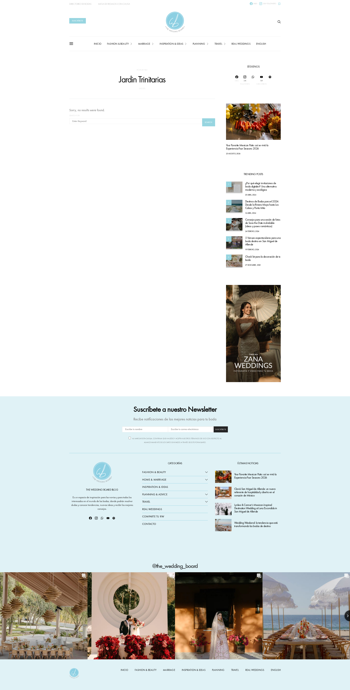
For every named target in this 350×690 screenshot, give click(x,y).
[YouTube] (107, 518)
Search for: (74, 115)
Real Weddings (241, 43)
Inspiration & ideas (171, 43)
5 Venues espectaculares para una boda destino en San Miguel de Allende (263, 241)
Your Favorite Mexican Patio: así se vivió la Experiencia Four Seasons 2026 (247, 147)
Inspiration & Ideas (155, 487)
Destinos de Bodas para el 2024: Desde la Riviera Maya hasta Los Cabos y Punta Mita (262, 205)
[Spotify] (270, 80)
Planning (199, 43)
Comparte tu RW (153, 516)
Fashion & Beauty (154, 472)
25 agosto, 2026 (233, 154)
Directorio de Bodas (80, 4)
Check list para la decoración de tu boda (262, 258)
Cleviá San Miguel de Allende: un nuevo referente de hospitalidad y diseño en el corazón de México (255, 492)
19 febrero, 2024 (252, 249)
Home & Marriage (154, 479)
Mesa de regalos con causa (114, 4)
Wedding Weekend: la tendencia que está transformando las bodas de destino (256, 524)
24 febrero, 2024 (252, 231)
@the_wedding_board (175, 566)
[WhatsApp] (279, 3)
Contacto (149, 524)
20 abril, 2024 (250, 195)
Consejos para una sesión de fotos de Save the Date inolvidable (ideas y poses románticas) (262, 223)
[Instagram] (96, 518)
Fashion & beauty (118, 43)
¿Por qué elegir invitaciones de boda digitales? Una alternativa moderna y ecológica (260, 187)
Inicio (97, 43)
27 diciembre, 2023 (253, 265)
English (261, 43)
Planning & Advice (154, 494)
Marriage (144, 43)
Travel (218, 43)
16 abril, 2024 (250, 213)
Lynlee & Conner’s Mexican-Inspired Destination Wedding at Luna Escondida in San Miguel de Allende (255, 508)
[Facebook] (90, 518)
